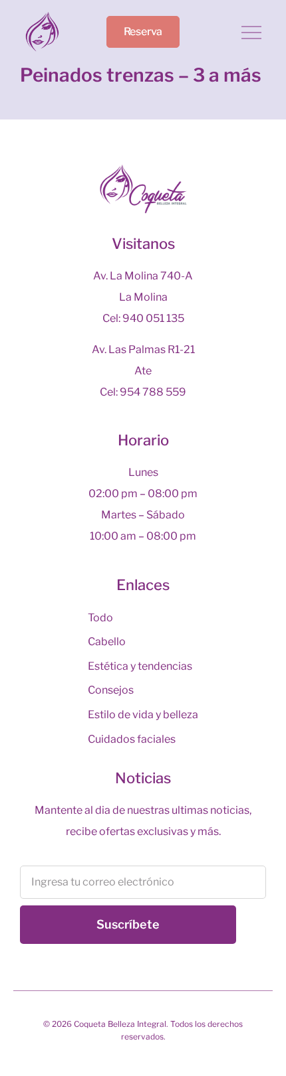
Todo (100, 617)
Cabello (107, 641)
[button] (251, 33)
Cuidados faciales (132, 739)
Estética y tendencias (140, 666)
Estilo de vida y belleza (143, 714)
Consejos (111, 690)
